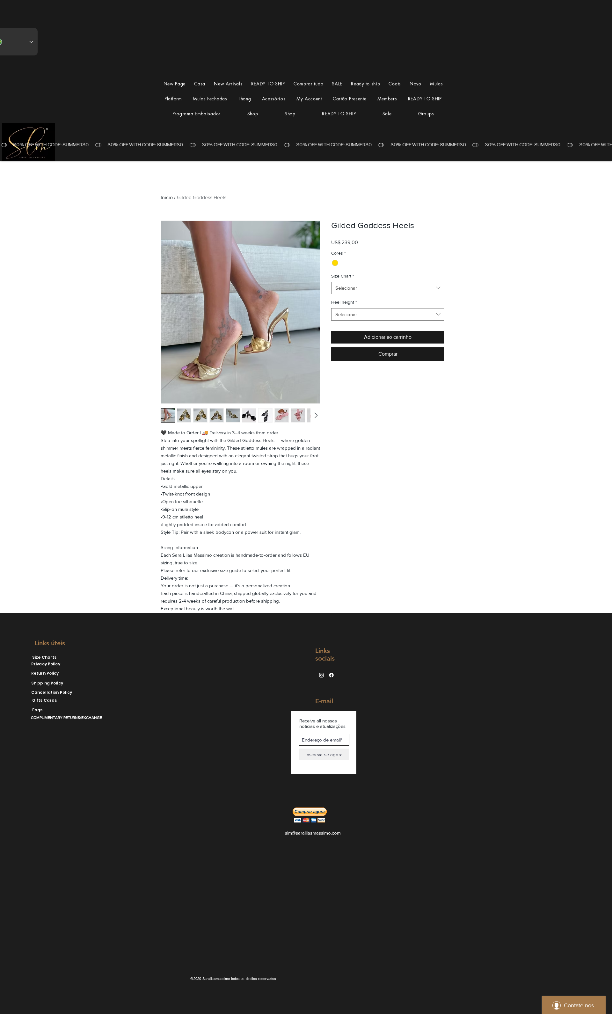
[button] (436, 83)
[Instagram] (321, 675)
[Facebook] (331, 675)
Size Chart (342, 276)
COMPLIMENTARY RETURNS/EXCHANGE (66, 717)
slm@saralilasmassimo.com (313, 833)
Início (167, 197)
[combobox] (387, 288)
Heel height (344, 302)
